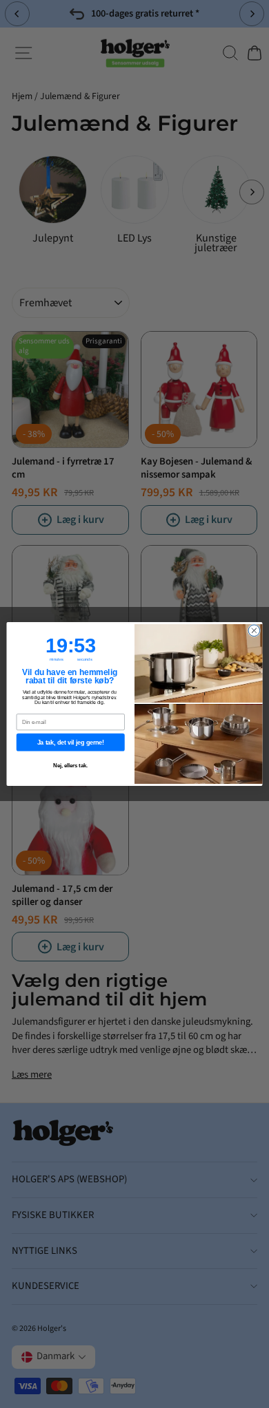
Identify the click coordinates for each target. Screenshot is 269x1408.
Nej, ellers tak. (70, 765)
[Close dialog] (254, 631)
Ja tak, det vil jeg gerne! (70, 742)
